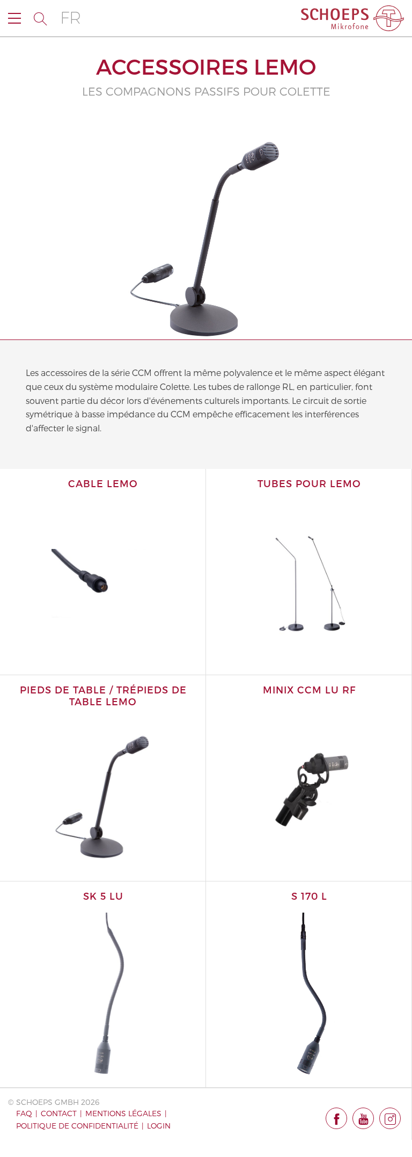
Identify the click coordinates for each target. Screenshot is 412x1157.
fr (70, 18)
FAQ (24, 1113)
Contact (59, 1113)
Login (159, 1125)
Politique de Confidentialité (77, 1125)
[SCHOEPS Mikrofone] (352, 18)
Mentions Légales (123, 1113)
